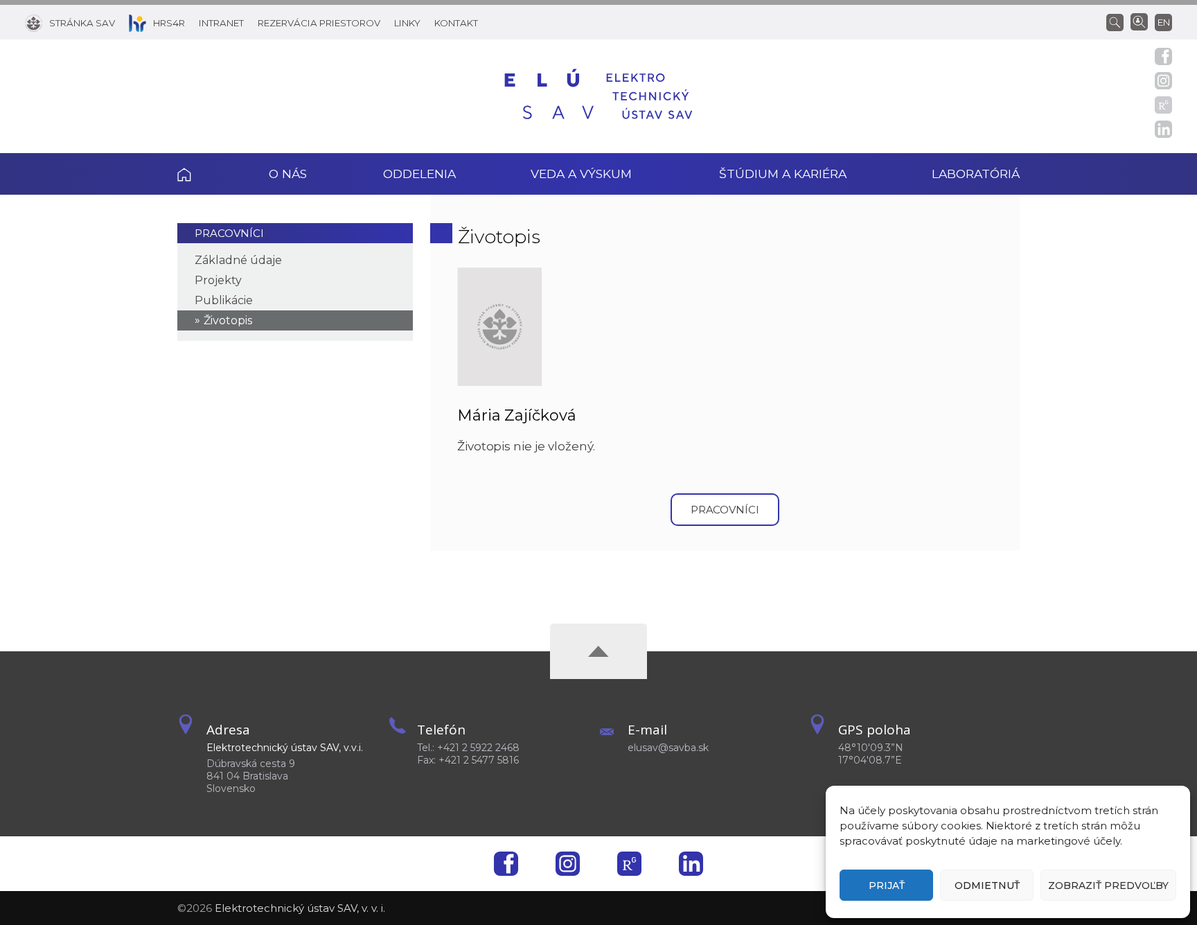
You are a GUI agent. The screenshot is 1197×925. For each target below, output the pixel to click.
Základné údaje (238, 260)
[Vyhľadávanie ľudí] (1139, 20)
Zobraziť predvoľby (1108, 885)
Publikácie (224, 300)
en (1164, 22)
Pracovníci (229, 233)
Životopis (228, 320)
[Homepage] (598, 96)
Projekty (218, 280)
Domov (203, 174)
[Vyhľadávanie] (1118, 21)
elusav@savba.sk (668, 747)
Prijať (887, 885)
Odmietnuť (987, 885)
